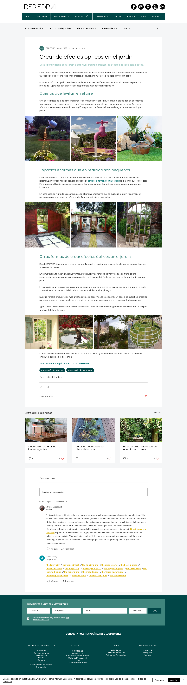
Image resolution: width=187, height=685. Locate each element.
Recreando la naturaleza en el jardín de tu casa (140, 448)
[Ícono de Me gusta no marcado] (48, 549)
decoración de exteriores (80, 370)
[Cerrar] (183, 680)
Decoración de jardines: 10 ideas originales (44, 448)
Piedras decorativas (86, 28)
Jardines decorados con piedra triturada (90, 448)
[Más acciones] (146, 48)
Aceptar (174, 680)
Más (125, 28)
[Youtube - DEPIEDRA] (155, 7)
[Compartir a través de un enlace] (48, 387)
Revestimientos (109, 28)
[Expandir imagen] (47, 138)
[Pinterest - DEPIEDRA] (148, 7)
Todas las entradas (34, 28)
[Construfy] (162, 7)
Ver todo (158, 412)
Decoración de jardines (60, 28)
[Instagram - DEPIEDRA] (141, 7)
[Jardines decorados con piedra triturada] (93, 430)
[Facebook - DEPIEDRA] (134, 7)
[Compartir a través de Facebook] (40, 387)
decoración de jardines (52, 370)
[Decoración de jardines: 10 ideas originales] (46, 430)
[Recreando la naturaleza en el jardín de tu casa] (141, 430)
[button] (158, 28)
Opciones (159, 680)
